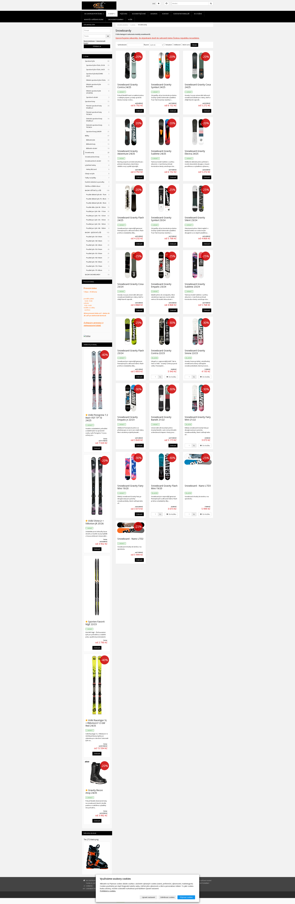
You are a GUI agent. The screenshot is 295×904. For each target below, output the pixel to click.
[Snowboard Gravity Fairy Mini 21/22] (198, 398)
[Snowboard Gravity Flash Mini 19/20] (164, 466)
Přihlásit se (97, 46)
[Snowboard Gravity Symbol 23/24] (164, 198)
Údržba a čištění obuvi (97, 186)
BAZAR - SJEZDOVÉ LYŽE (97, 232)
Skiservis (153, 14)
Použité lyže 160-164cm (97, 258)
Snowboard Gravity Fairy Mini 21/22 (198, 418)
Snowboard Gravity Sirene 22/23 (195, 352)
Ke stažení (198, 14)
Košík (130, 19)
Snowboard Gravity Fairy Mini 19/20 (130, 487)
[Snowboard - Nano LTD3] (198, 466)
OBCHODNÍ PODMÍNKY (115, 19)
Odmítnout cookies (167, 897)
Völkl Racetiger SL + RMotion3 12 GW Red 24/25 (96, 723)
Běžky (97, 136)
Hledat (194, 45)
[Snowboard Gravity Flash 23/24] (130, 331)
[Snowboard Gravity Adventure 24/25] (130, 132)
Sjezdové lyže (97, 61)
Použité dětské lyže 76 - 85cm (97, 199)
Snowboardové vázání (97, 161)
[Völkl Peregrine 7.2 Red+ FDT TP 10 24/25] (96, 379)
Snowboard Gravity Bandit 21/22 (161, 418)
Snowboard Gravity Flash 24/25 (130, 219)
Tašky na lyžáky (97, 178)
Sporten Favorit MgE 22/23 (95, 623)
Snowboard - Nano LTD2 (130, 538)
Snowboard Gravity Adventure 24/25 (127, 152)
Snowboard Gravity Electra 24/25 (195, 152)
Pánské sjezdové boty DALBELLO (97, 107)
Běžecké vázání (97, 148)
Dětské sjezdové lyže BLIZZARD (97, 85)
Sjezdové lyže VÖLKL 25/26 (97, 65)
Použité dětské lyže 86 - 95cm (97, 203)
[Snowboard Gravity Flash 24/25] (130, 198)
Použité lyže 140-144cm (97, 241)
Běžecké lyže (97, 140)
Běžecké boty (97, 144)
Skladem (169, 45)
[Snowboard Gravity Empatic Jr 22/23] (130, 398)
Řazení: (146, 45)
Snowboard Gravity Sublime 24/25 (161, 152)
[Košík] (158, 3)
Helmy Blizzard (97, 169)
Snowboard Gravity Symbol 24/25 (161, 86)
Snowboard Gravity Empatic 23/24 (161, 285)
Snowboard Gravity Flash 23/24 (130, 352)
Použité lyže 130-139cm (97, 237)
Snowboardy (97, 152)
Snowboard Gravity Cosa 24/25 (198, 86)
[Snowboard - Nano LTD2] (130, 527)
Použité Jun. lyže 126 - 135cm (97, 220)
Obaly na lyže (97, 174)
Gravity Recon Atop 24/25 (94, 791)
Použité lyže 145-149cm (97, 245)
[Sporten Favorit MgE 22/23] (96, 586)
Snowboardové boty (97, 157)
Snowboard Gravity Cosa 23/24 (130, 285)
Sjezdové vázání (97, 97)
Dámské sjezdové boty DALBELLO (97, 120)
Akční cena (186, 45)
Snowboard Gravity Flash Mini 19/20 (164, 487)
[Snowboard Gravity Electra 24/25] (198, 132)
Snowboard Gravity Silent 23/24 (195, 219)
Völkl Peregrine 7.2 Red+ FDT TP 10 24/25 (97, 417)
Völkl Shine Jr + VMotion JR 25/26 (95, 522)
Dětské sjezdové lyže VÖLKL (97, 80)
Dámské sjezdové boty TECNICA (97, 126)
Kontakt (165, 14)
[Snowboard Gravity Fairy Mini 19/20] (130, 466)
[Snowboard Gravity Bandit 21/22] (164, 398)
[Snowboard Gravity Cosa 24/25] (198, 65)
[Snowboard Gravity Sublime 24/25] (164, 132)
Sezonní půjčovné (139, 14)
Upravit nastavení (148, 897)
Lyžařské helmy (97, 165)
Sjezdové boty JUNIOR (97, 131)
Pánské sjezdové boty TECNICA (97, 113)
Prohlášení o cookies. (108, 891)
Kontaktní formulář (181, 14)
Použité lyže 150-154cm (97, 249)
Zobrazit (139, 111)
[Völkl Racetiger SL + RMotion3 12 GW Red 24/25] (96, 685)
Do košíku (172, 377)
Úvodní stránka (122, 25)
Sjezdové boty (97, 101)
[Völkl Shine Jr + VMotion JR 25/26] (96, 485)
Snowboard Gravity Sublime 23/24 (195, 285)
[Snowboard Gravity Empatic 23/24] (164, 265)
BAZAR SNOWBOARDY (97, 274)
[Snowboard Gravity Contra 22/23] (164, 331)
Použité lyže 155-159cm (97, 253)
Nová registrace (89, 41)
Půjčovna (123, 14)
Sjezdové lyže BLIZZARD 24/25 (97, 75)
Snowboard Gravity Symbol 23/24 (161, 219)
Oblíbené (177, 45)
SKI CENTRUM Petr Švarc (93, 14)
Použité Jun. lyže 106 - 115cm (97, 211)
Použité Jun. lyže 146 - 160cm (97, 228)
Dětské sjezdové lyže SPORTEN (97, 92)
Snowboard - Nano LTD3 (198, 485)
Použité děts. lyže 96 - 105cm (97, 207)
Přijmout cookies (186, 897)
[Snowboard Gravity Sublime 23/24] (198, 265)
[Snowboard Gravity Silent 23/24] (198, 198)
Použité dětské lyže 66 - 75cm (97, 195)
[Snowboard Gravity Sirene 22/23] (198, 331)
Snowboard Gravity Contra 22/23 (161, 352)
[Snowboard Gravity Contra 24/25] (130, 65)
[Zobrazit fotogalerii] (97, 856)
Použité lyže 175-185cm (97, 270)
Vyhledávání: (122, 45)
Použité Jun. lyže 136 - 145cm (97, 224)
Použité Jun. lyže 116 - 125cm (97, 216)
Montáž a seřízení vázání (93, 19)
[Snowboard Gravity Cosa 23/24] (130, 265)
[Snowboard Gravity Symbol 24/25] (164, 65)
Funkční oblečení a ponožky (97, 182)
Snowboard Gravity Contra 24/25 (127, 86)
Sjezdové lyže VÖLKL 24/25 (97, 69)
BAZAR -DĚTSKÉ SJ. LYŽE (97, 190)
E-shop (111, 14)
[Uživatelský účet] (166, 3)
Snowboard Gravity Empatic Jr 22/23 (127, 418)
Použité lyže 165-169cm (97, 262)
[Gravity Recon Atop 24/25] (96, 773)
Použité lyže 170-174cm (97, 266)
